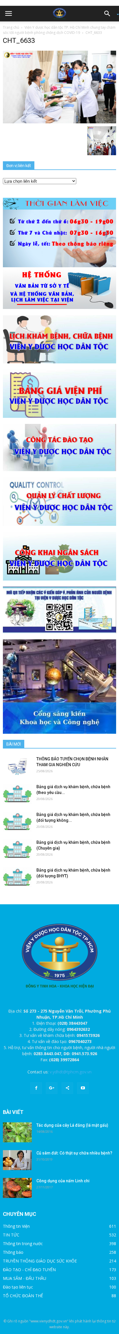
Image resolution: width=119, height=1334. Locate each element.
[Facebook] (36, 1088)
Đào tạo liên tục (18, 1287)
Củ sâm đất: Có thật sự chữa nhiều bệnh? (74, 1153)
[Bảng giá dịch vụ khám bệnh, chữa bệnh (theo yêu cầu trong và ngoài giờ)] (17, 794)
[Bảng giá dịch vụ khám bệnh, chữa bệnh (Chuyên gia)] (17, 849)
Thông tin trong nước (23, 1243)
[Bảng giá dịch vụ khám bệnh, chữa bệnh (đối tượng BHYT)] (17, 877)
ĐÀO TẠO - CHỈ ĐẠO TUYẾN (29, 1269)
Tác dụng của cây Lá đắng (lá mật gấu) (72, 1125)
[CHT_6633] (59, 86)
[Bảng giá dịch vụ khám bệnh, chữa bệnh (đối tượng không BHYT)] (17, 822)
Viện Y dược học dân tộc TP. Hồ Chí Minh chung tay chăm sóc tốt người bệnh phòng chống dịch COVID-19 (59, 30)
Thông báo (13, 1252)
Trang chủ (11, 27)
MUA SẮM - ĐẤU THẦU (24, 1278)
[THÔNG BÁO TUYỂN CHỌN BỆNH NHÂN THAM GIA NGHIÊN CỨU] (17, 766)
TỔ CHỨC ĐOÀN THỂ (23, 1295)
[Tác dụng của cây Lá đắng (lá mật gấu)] (17, 1132)
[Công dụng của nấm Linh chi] (17, 1188)
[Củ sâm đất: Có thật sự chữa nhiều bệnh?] (17, 1160)
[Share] (67, 1088)
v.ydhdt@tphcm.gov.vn (71, 1072)
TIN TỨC (11, 1235)
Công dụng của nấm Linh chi (63, 1181)
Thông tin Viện (16, 1226)
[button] (109, 13)
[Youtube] (83, 1088)
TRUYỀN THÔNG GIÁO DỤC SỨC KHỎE (40, 1261)
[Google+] (51, 1088)
